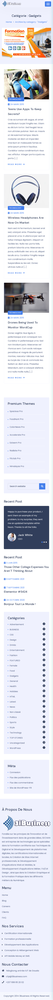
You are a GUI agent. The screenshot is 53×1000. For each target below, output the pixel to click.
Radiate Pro (15, 450)
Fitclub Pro (15, 458)
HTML (12, 696)
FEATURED (15, 660)
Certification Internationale (18, 933)
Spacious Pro (16, 411)
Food (12, 670)
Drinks (13, 645)
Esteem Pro (15, 442)
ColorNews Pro (17, 427)
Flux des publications (20, 777)
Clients (5, 912)
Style (12, 727)
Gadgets (14, 675)
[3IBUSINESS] (26, 822)
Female (13, 665)
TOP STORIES (16, 737)
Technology (15, 99)
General (14, 681)
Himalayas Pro (17, 466)
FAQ (4, 917)
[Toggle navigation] (48, 4)
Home (9, 21)
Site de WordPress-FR (21, 787)
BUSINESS (14, 629)
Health (13, 686)
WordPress (15, 748)
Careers (6, 906)
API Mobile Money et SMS (17, 956)
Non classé (15, 712)
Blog (4, 900)
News (12, 706)
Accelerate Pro (17, 434)
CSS (12, 634)
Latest (13, 701)
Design (13, 639)
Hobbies (14, 691)
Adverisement (17, 624)
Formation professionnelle (18, 938)
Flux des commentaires (21, 782)
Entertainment (17, 650)
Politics (13, 717)
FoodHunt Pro (16, 419)
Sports (13, 722)
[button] (42, 542)
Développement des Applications (21, 944)
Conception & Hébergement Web (22, 950)
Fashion (13, 655)
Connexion (15, 772)
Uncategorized (17, 742)
